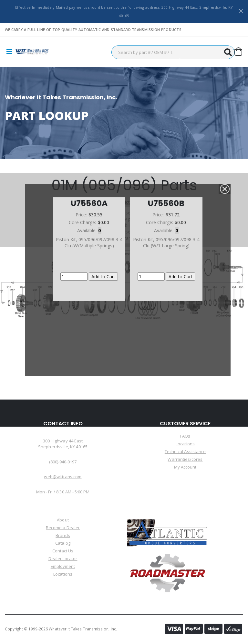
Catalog (62, 543)
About (62, 520)
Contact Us (63, 551)
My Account (185, 467)
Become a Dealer (63, 527)
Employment (63, 566)
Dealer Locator (63, 558)
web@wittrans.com (62, 477)
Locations (185, 444)
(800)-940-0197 (63, 462)
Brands (63, 535)
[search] (227, 52)
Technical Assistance (185, 451)
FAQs (185, 436)
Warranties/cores (185, 459)
